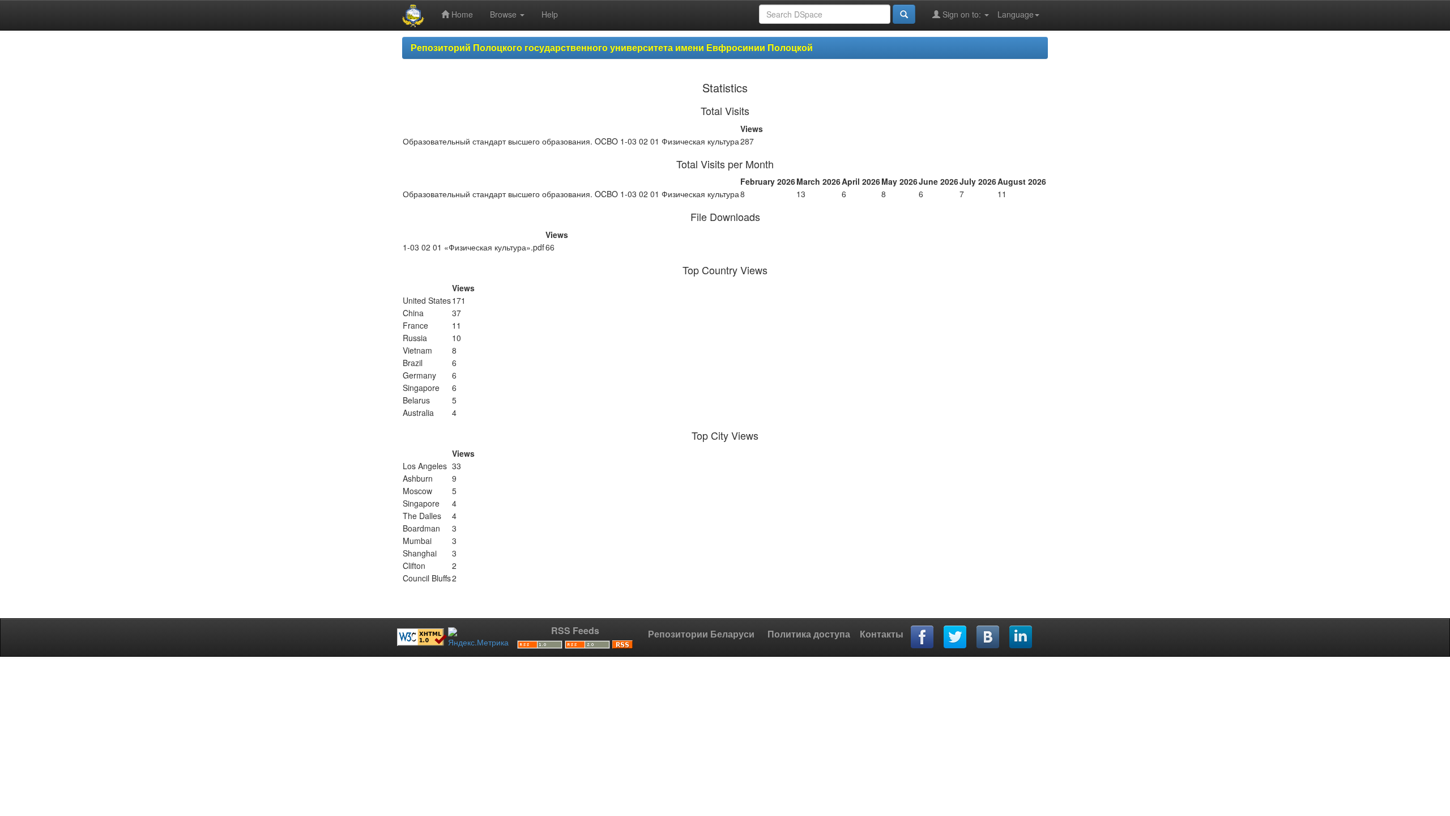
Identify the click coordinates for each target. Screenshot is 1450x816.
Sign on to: (961, 14)
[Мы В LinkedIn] (1021, 637)
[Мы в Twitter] (955, 637)
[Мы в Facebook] (923, 637)
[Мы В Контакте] (988, 637)
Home (461, 14)
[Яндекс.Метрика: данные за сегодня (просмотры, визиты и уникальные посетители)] (478, 637)
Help (549, 14)
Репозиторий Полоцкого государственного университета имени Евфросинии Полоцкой (612, 47)
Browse (504, 14)
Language (1015, 14)
